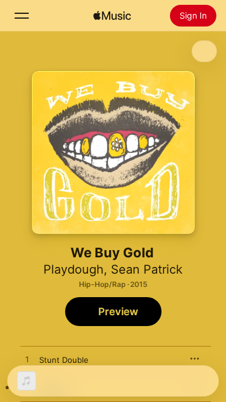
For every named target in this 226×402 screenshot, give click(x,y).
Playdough (73, 269)
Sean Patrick (147, 269)
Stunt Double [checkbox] (64, 360)
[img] (112, 15)
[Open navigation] (21, 15)
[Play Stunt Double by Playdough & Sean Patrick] (27, 359)
